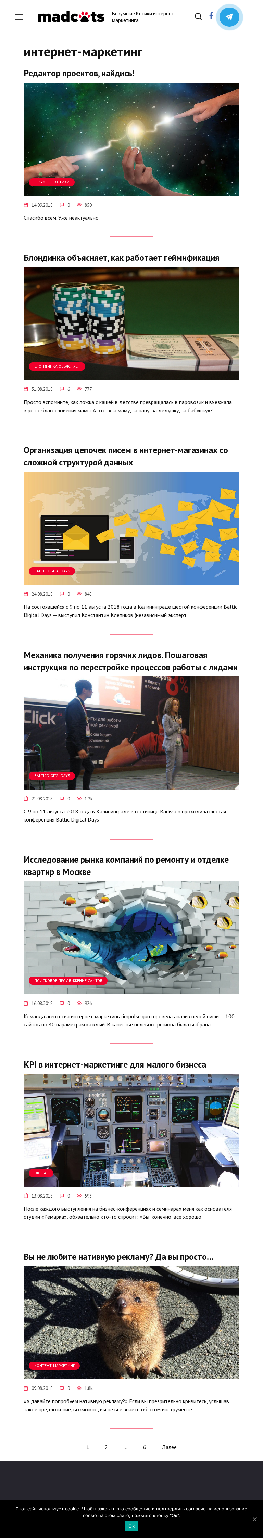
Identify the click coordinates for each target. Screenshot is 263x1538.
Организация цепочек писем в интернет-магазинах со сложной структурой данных (126, 456)
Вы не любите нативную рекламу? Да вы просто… (119, 1256)
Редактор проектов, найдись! (79, 73)
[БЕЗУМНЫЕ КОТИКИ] (131, 192)
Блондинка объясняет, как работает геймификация (122, 257)
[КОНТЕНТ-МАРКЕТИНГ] (131, 1375)
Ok (131, 1526)
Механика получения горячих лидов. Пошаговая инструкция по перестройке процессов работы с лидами (131, 660)
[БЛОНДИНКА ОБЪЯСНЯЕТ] (131, 376)
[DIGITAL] (131, 1182)
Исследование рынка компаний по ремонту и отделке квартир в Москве (126, 865)
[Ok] (254, 1519)
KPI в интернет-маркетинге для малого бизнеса (115, 1064)
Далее (169, 1447)
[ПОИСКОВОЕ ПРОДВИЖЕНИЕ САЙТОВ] (131, 990)
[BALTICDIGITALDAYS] (131, 581)
